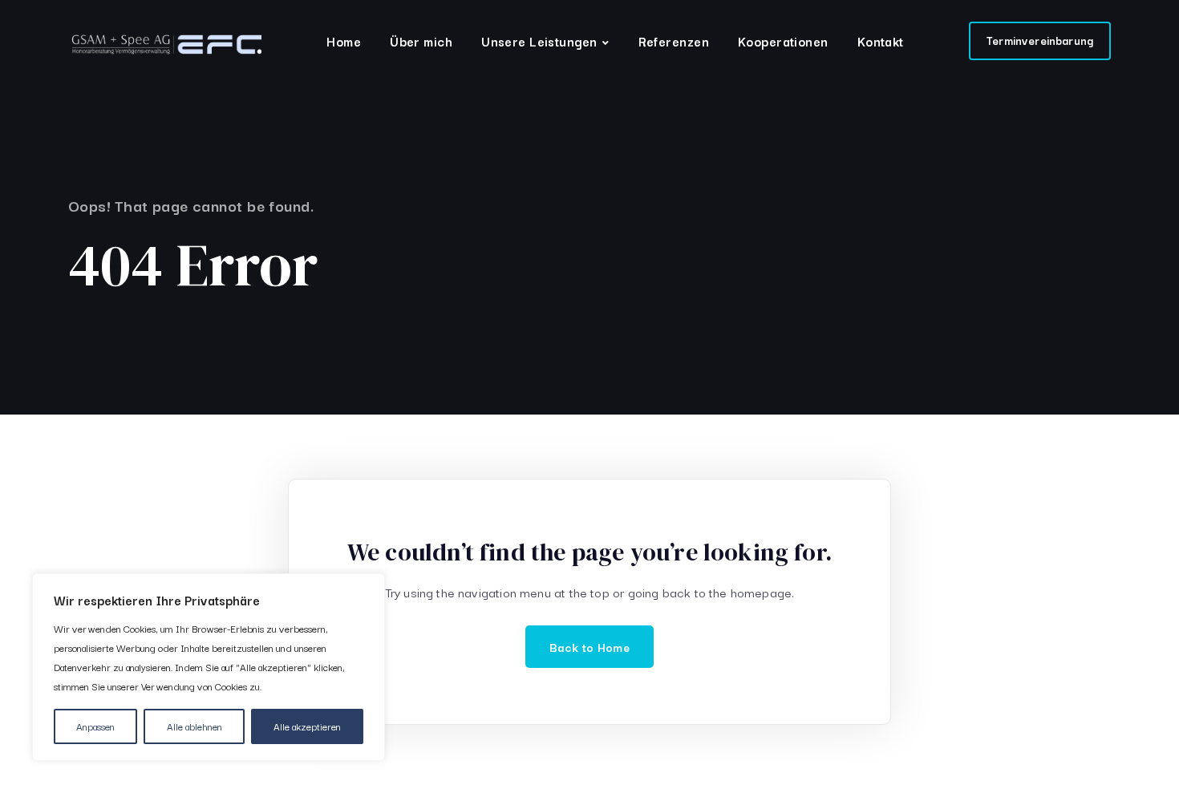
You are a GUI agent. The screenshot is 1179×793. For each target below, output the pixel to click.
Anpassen (95, 726)
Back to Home (589, 646)
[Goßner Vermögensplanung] (164, 44)
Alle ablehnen (194, 726)
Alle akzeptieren (307, 726)
